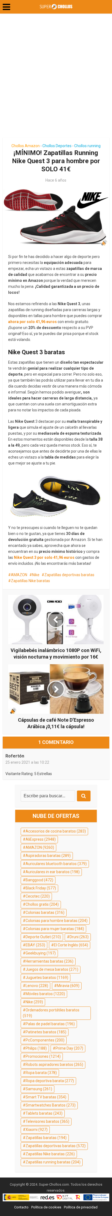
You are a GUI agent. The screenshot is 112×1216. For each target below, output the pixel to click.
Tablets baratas (44, 1113)
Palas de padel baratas (50, 1024)
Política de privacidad (81, 1207)
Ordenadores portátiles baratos (51, 1013)
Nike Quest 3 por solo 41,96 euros (44, 557)
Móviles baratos (45, 994)
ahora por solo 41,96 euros (32, 322)
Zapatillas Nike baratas (30, 581)
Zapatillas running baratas (53, 1162)
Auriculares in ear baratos (53, 872)
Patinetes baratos (46, 1032)
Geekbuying (41, 953)
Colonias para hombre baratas (57, 920)
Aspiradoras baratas (48, 855)
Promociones (43, 1056)
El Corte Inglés (71, 945)
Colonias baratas (45, 912)
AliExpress (41, 839)
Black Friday (41, 888)
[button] (6, 7)
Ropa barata (41, 1072)
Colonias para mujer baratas (55, 929)
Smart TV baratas (46, 1097)
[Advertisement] (56, 77)
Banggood (39, 880)
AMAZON (19, 575)
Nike (35, 575)
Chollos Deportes (56, 146)
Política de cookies (46, 1207)
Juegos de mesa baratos (52, 969)
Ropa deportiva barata (50, 1081)
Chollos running (87, 146)
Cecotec (38, 896)
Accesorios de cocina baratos (56, 831)
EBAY (35, 945)
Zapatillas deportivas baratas (69, 575)
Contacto (21, 1207)
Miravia (68, 985)
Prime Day (69, 1048)
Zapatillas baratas (46, 1138)
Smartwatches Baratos (51, 1105)
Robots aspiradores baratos (54, 1064)
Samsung (39, 1089)
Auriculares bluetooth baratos (56, 864)
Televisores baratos (47, 1121)
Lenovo (37, 985)
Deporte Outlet (43, 937)
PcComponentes (45, 1040)
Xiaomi (37, 1129)
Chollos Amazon (25, 146)
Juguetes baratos (47, 977)
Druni (79, 937)
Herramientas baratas (49, 961)
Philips (36, 1048)
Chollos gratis (42, 904)
